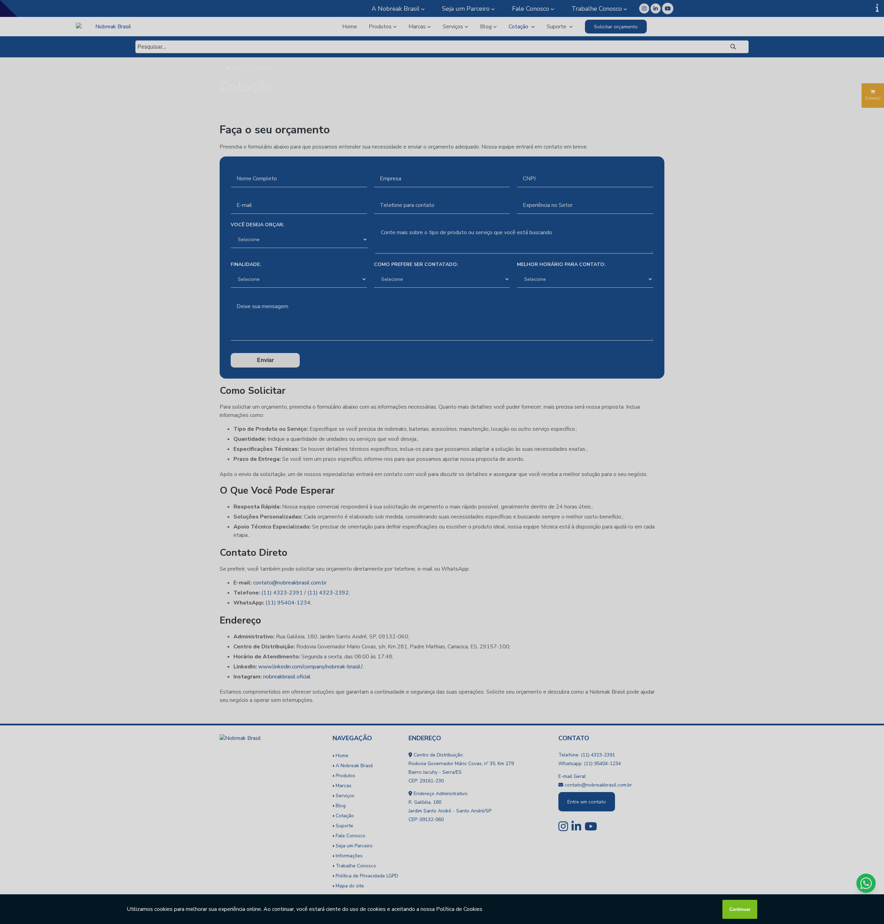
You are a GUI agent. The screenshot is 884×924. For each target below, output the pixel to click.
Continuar (739, 909)
